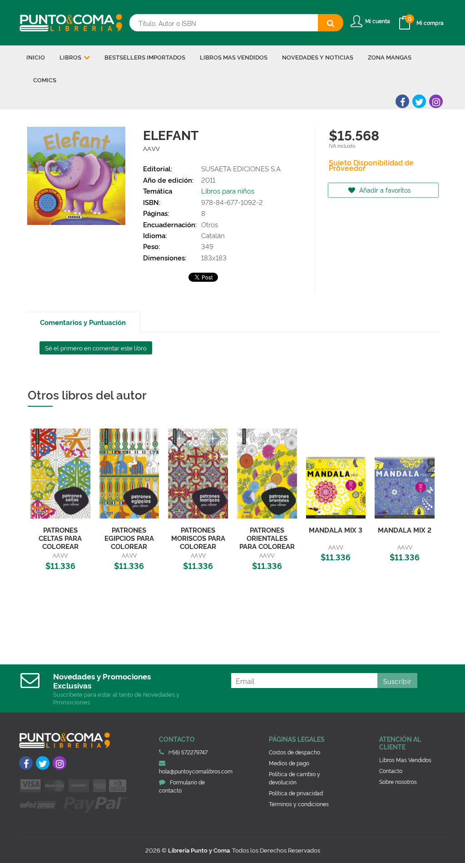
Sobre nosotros (398, 781)
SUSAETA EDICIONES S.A (241, 168)
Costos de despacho (294, 752)
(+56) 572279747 (188, 752)
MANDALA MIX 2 (404, 529)
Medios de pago (289, 763)
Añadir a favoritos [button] (384, 189)
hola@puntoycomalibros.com (195, 771)
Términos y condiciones (299, 804)
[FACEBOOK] (402, 101)
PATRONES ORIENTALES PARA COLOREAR (267, 538)
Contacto (390, 770)
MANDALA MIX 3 (335, 529)
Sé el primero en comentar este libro (96, 348)
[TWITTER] (419, 101)
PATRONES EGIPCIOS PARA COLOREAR (129, 538)
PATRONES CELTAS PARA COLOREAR (60, 538)
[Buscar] (330, 22)
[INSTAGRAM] (436, 101)
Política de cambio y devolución (294, 778)
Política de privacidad (296, 793)
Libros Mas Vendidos (405, 759)
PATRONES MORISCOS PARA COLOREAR (198, 538)
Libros (71, 57)
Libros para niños (227, 190)
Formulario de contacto (182, 786)
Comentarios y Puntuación (83, 322)
